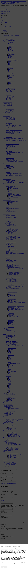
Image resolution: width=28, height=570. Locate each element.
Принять (4, 567)
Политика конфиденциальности (8, 564)
